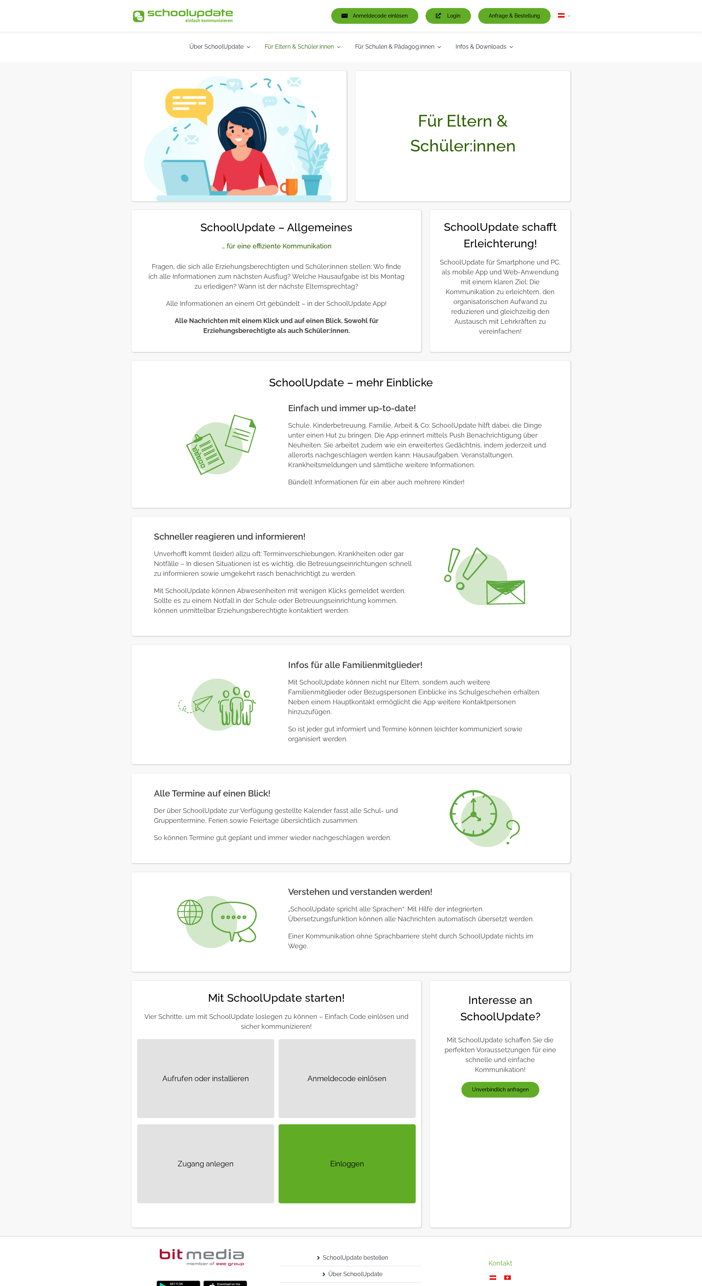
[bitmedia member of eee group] (202, 1252)
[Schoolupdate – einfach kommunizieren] (183, 11)
